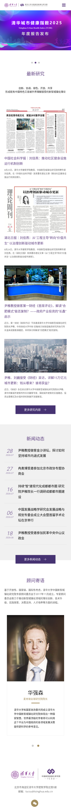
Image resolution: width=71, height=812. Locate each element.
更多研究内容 (32, 410)
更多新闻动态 (32, 559)
